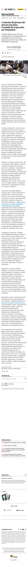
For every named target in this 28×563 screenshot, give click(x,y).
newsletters (5, 474)
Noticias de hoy (21, 551)
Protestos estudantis (6, 378)
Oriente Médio (20, 18)
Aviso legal (16, 548)
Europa (14, 18)
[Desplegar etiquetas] (25, 379)
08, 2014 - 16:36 (16, 49)
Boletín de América (6, 478)
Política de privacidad (8, 549)
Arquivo (3, 491)
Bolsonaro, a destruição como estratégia (15, 442)
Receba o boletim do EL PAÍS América (12, 368)
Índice (17, 551)
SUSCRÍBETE (20, 9)
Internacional (7, 14)
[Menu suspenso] (2, 9)
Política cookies (22, 548)
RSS (14, 551)
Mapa (14, 549)
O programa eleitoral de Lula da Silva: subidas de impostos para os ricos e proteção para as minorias (13, 450)
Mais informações (4, 385)
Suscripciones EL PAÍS (19, 549)
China (26, 18)
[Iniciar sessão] (25, 9)
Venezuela (14, 378)
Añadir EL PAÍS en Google (9, 56)
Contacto (4, 548)
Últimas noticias (6, 439)
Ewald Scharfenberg (14, 47)
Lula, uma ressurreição (11, 445)
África (10, 18)
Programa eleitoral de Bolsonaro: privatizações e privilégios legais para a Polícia (13, 455)
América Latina (5, 18)
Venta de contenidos (10, 548)
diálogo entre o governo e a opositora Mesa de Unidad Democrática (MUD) (13, 204)
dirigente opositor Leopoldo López (13, 303)
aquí (23, 388)
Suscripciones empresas (8, 551)
